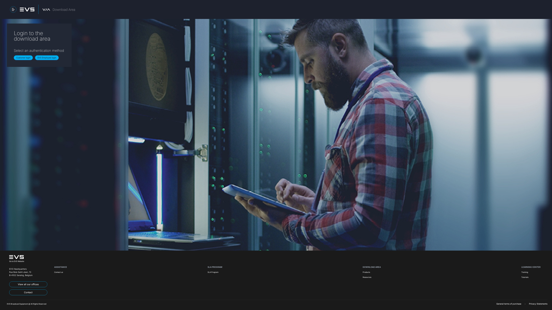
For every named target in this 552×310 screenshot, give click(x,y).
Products (366, 272)
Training (524, 272)
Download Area (372, 267)
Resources (367, 277)
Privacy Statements (538, 304)
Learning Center (530, 267)
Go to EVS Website (16, 261)
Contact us (58, 272)
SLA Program (215, 267)
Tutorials (524, 277)
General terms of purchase (508, 304)
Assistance (60, 267)
